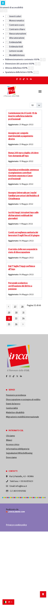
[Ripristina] (2, 10)
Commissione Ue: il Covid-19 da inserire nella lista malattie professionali (22, 116)
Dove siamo (11, 457)
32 (9, 318)
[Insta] (20, 79)
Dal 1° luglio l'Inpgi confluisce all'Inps (21, 267)
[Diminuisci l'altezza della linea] (29, 68)
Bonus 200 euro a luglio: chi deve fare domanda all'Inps (23, 154)
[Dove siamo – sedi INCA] (43, 594)
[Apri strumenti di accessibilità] (3, 3)
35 (9, 324)
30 (16, 312)
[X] (27, 79)
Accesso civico (12, 444)
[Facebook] (17, 79)
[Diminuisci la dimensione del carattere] (36, 64)
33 (16, 318)
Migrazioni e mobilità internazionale (22, 417)
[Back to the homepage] (11, 91)
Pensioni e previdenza (16, 395)
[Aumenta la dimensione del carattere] (39, 64)
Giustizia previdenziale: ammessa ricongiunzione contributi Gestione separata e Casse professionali (23, 174)
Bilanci (9, 440)
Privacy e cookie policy (16, 525)
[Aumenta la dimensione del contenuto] (44, 59)
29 (9, 312)
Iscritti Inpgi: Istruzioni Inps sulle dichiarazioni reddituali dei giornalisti (23, 215)
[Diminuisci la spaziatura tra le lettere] (34, 72)
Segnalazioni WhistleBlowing (19, 453)
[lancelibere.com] (24, 511)
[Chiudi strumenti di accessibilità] (5, 10)
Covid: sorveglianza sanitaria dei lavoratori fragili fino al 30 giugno (24, 234)
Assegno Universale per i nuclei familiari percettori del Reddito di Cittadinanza (23, 195)
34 (23, 318)
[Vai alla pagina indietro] (8, 306)
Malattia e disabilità (15, 412)
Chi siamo (10, 435)
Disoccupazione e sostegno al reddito (23, 399)
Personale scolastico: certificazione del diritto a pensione (20, 286)
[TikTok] (23, 79)
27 (15, 306)
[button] (40, 91)
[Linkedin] (31, 79)
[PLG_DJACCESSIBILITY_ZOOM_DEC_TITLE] (41, 59)
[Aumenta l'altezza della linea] (32, 68)
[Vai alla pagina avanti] (22, 324)
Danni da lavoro (13, 403)
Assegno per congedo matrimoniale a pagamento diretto (20, 136)
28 (22, 306)
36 (16, 324)
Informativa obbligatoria (17, 449)
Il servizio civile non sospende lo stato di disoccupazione (22, 250)
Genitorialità (12, 408)
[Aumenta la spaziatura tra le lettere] (37, 72)
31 (23, 312)
